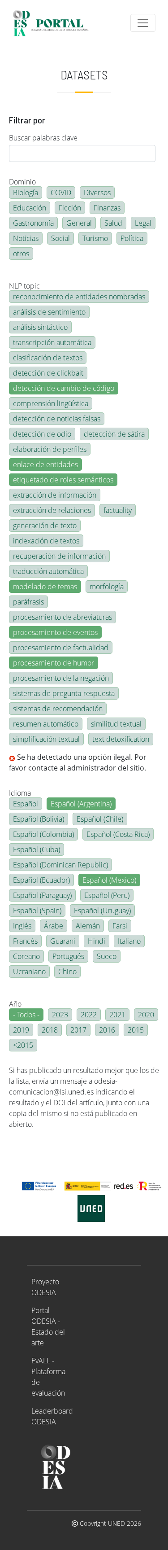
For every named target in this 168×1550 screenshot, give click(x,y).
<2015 (23, 1045)
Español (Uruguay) (102, 910)
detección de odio (42, 434)
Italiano (129, 941)
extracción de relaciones (52, 510)
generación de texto (45, 525)
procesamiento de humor (53, 663)
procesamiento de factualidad (60, 647)
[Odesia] (54, 23)
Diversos (97, 192)
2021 (117, 1015)
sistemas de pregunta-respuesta (64, 693)
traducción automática (48, 571)
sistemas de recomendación (58, 709)
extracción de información (54, 495)
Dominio (22, 182)
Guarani (62, 941)
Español (25, 804)
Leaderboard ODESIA (52, 1416)
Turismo (95, 238)
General (79, 223)
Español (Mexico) (109, 880)
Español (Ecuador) (41, 880)
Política (132, 238)
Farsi (119, 926)
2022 (89, 1015)
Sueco (106, 956)
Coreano (26, 956)
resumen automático (45, 724)
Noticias (26, 238)
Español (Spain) (37, 910)
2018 (50, 1030)
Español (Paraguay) (42, 895)
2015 (136, 1030)
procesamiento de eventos (55, 632)
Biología (25, 192)
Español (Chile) (100, 819)
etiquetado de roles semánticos (63, 480)
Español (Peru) (106, 895)
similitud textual (116, 724)
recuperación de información (59, 556)
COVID (61, 192)
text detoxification (120, 739)
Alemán (88, 926)
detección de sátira (114, 434)
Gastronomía (33, 223)
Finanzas (107, 208)
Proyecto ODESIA (45, 1287)
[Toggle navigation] (142, 23)
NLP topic (24, 286)
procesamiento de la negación (61, 678)
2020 (146, 1015)
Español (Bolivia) (38, 819)
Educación (29, 208)
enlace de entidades (45, 464)
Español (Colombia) (43, 834)
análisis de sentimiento (49, 312)
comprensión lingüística (50, 403)
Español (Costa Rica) (118, 834)
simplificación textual (46, 739)
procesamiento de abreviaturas (62, 617)
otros (21, 253)
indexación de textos (46, 541)
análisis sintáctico (40, 327)
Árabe (53, 926)
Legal (143, 223)
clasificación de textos (47, 358)
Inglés (22, 926)
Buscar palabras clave (43, 138)
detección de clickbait (48, 373)
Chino (67, 971)
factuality (117, 510)
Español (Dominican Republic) (60, 865)
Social (60, 238)
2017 (78, 1030)
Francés (25, 941)
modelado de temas (45, 586)
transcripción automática (52, 342)
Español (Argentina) (81, 804)
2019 (21, 1030)
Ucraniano (29, 971)
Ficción (70, 208)
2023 (60, 1015)
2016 (107, 1030)
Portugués (68, 956)
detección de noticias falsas (56, 419)
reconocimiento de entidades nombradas (79, 297)
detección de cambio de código (63, 388)
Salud (113, 223)
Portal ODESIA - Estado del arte (48, 1326)
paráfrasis (28, 602)
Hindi (96, 941)
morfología (107, 586)
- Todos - (26, 1015)
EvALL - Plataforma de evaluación (48, 1377)
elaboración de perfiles (49, 449)
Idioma (20, 793)
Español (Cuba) (36, 849)
